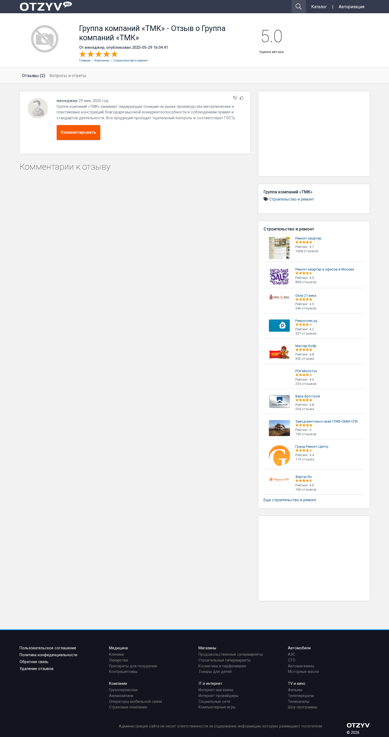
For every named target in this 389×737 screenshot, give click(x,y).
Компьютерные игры (217, 707)
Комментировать (78, 132)
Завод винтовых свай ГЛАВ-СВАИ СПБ (326, 421)
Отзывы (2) (33, 75)
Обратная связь (34, 662)
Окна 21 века (305, 296)
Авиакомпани (121, 696)
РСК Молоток (306, 371)
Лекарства (118, 660)
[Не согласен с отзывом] (235, 98)
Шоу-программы (302, 707)
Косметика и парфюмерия (222, 666)
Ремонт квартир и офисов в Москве (324, 269)
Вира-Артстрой (307, 396)
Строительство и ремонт (291, 199)
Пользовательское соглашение (48, 648)
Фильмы (295, 690)
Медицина (118, 648)
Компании (118, 683)
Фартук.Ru (303, 477)
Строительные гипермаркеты (224, 660)
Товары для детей (215, 671)
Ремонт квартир (308, 238)
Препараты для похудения (133, 666)
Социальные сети (214, 701)
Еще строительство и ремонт (290, 500)
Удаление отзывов (36, 669)
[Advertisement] (314, 134)
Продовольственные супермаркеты (230, 654)
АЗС (291, 654)
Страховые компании (128, 707)
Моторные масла (303, 671)
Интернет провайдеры (218, 696)
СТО (291, 660)
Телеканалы (298, 701)
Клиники (116, 654)
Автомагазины (301, 666)
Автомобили (299, 648)
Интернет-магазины (215, 690)
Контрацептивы (123, 671)
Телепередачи (301, 696)
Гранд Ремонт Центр (311, 447)
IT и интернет (210, 683)
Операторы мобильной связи (135, 701)
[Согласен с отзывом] (241, 98)
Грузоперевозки (123, 690)
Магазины (207, 648)
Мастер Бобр (305, 346)
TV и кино (296, 683)
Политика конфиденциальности (48, 655)
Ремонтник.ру (306, 321)
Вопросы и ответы (67, 75)
